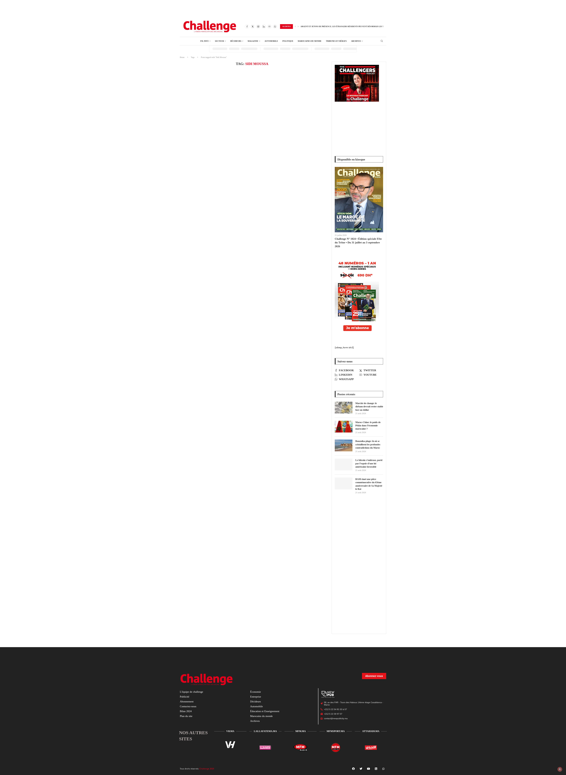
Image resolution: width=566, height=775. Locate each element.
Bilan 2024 (186, 711)
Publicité (184, 696)
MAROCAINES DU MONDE (309, 41)
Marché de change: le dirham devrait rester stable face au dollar (369, 406)
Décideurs (255, 701)
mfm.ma (300, 731)
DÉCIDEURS (235, 41)
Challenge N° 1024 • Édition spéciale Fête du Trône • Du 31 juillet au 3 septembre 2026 (358, 242)
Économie (255, 691)
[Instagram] (258, 26)
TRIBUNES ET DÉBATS (336, 41)
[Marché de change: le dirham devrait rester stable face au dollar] (343, 408)
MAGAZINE (253, 41)
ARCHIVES (356, 41)
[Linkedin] (264, 26)
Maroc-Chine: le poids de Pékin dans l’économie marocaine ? (368, 425)
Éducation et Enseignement (264, 711)
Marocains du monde (261, 716)
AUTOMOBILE (271, 41)
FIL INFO (204, 41)
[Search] (381, 41)
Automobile (256, 706)
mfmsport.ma (336, 731)
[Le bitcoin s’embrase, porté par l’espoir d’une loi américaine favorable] (343, 464)
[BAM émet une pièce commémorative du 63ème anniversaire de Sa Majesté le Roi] (343, 483)
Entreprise (255, 696)
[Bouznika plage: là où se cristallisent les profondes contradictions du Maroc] (343, 445)
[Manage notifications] (559, 769)
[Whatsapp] (275, 26)
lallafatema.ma (265, 731)
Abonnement (187, 701)
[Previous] (295, 26)
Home (182, 57)
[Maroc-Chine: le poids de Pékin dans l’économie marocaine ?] (343, 427)
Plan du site (186, 716)
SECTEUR (219, 41)
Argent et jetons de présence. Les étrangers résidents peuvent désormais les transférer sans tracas (354, 26)
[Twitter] (253, 26)
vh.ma (230, 731)
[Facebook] (247, 26)
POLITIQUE (287, 41)
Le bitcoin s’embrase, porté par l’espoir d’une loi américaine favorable (368, 463)
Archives (255, 721)
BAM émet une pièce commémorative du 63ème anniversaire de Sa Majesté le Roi (368, 484)
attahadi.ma (370, 731)
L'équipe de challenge (191, 691)
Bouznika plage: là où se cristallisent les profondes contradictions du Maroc (367, 444)
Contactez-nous (188, 706)
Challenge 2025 (206, 768)
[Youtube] (269, 26)
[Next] (298, 26)
